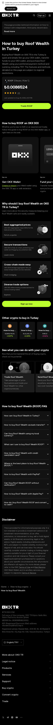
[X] (3, 717)
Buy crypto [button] (8, 688)
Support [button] (6, 681)
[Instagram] (12, 717)
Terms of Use (24, 567)
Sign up (41, 15)
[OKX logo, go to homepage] (10, 15)
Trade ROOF (27, 106)
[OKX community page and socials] (21, 717)
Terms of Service (28, 573)
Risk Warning (39, 567)
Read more (9, 31)
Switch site (11, 9)
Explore (7, 295)
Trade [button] (5, 701)
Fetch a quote (10, 235)
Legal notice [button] (8, 661)
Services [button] (6, 674)
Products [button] (7, 668)
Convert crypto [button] (10, 694)
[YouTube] (17, 717)
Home (3, 586)
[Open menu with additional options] (49, 15)
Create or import (9, 186)
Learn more (9, 255)
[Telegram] (8, 717)
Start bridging (10, 275)
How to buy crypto (19, 586)
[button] (34, 15)
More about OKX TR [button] (12, 654)
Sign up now (27, 304)
